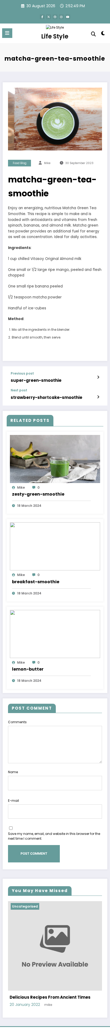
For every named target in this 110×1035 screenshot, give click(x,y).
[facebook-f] (42, 16)
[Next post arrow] (98, 397)
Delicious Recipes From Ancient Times (50, 997)
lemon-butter (28, 669)
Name (13, 772)
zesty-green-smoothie (38, 494)
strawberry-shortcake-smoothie (46, 397)
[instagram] (61, 16)
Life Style (54, 36)
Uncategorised (25, 906)
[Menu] (7, 33)
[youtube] (67, 16)
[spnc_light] (103, 34)
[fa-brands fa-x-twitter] (48, 16)
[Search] (93, 34)
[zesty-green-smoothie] (55, 458)
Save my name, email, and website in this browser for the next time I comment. (54, 836)
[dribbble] (55, 16)
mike (47, 163)
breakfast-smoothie (35, 582)
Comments (17, 722)
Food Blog (19, 163)
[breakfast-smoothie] (55, 546)
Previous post (22, 373)
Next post (19, 390)
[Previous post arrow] (98, 377)
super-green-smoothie (36, 380)
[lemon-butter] (55, 633)
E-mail (13, 800)
